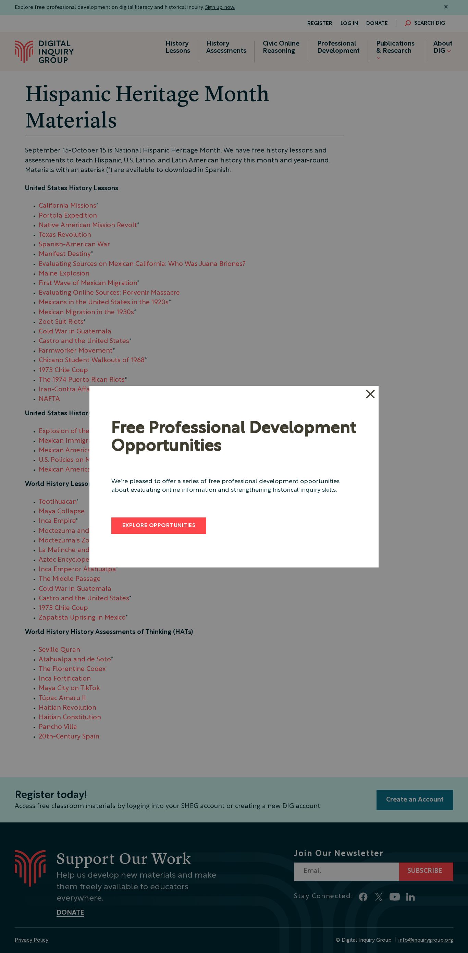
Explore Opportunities (158, 525)
